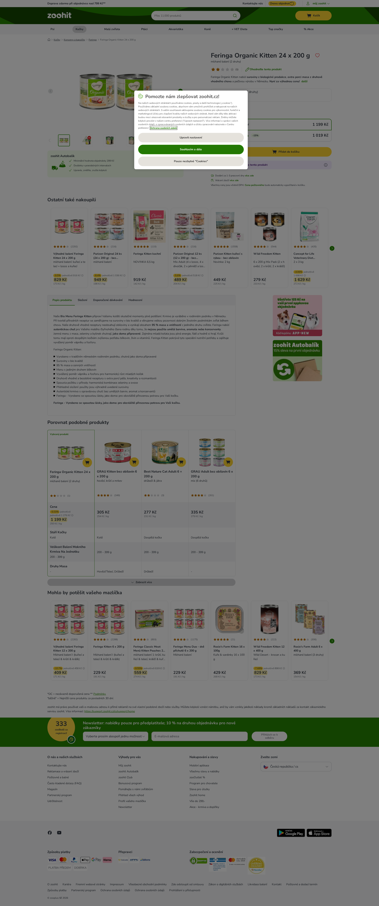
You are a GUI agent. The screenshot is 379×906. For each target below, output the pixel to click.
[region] (191, 130)
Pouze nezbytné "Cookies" (191, 161)
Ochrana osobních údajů (163, 128)
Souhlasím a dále (191, 149)
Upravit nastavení (191, 137)
